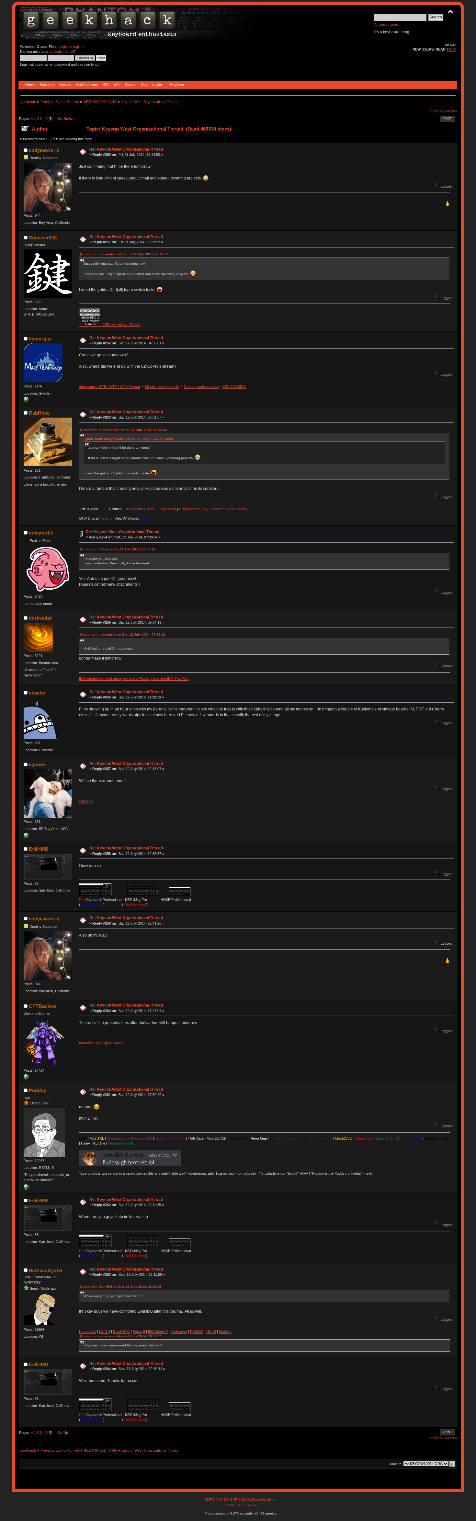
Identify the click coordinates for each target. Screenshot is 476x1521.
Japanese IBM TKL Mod (169, 678)
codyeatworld (44, 150)
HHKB (211, 1331)
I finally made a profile (162, 386)
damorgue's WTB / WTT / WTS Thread (109, 386)
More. (152, 509)
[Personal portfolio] (26, 401)
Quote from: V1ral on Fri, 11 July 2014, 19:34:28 (117, 549)
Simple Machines (263, 1499)
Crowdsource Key (193, 509)
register (79, 47)
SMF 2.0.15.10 (216, 1499)
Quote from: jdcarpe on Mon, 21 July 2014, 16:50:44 (121, 1336)
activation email (62, 51)
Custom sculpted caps (201, 386)
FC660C (196, 1331)
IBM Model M (158, 1331)
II (144, 1331)
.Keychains (167, 509)
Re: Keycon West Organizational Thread (126, 149)
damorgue (40, 338)
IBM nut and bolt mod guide (100, 678)
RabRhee (39, 413)
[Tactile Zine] (26, 1078)
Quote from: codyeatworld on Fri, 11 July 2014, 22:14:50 (124, 254)
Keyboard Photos (136, 678)
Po (135, 1331)
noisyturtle (41, 533)
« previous (438, 111)
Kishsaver (179, 1331)
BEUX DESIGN (234, 386)
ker (139, 1331)
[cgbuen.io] (26, 837)
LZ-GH (104, 1331)
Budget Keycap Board (227, 509)
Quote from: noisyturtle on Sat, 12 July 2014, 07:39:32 (122, 634)
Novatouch (87, 1331)
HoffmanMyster (45, 1270)
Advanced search (387, 24)
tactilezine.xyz (90, 1043)
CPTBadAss (42, 1006)
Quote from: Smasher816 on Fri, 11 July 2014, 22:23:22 (123, 430)
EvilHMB (39, 849)
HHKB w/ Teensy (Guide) (121, 324)
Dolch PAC (121, 1331)
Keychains (134, 509)
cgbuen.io (86, 801)
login (64, 47)
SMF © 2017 (239, 1499)
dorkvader (40, 618)
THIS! (451, 49)
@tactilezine (113, 1043)
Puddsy (37, 1090)
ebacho (37, 693)
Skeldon (225, 1331)
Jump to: (396, 1464)
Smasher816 (43, 237)
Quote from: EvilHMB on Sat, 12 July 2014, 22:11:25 (120, 1286)
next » (452, 111)
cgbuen (37, 764)
